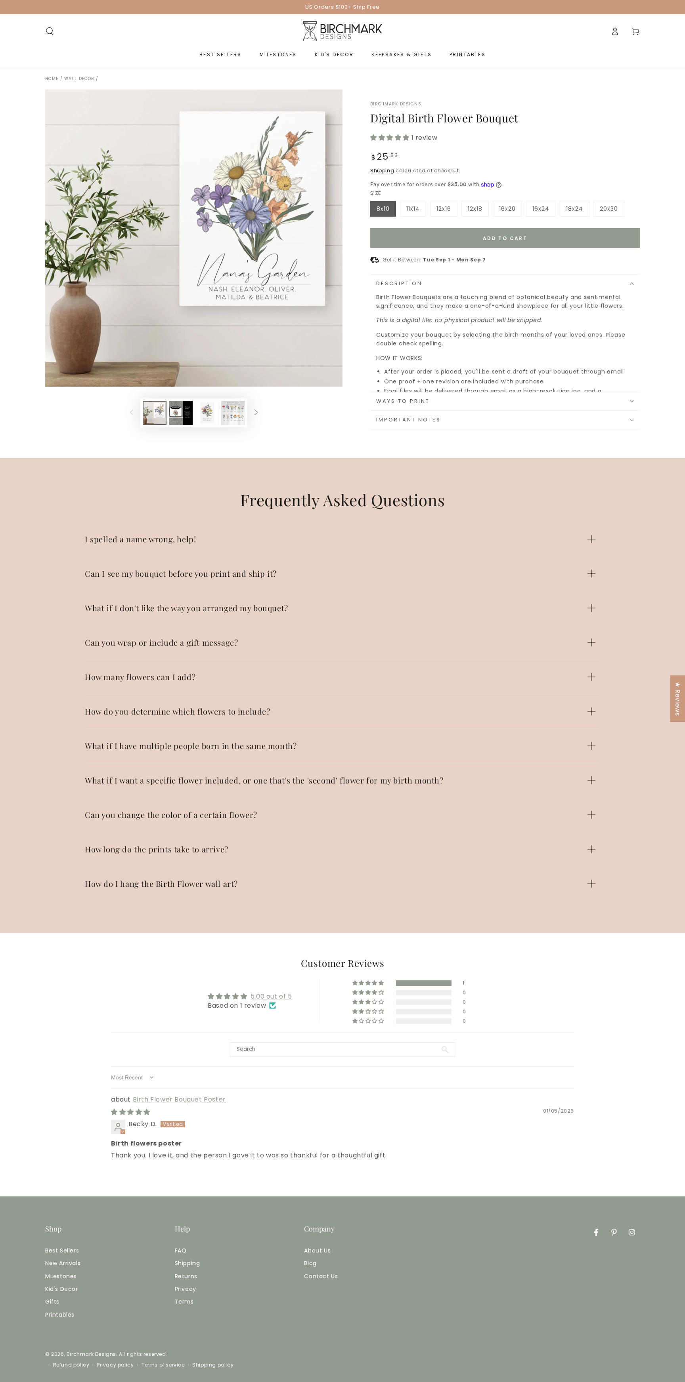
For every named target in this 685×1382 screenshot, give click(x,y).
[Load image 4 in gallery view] (233, 413)
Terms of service (163, 1365)
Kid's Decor (61, 1289)
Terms (184, 1302)
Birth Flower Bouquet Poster (179, 1099)
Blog (310, 1263)
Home (51, 79)
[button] (49, 31)
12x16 (446, 211)
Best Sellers (62, 1250)
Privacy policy (115, 1365)
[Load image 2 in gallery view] (181, 413)
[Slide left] (131, 413)
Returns (186, 1276)
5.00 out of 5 (271, 996)
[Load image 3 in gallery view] (207, 413)
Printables (60, 1315)
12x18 (478, 211)
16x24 (544, 211)
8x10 (386, 211)
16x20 (510, 211)
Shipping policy (212, 1365)
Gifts (52, 1302)
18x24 (577, 211)
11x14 (416, 211)
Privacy (185, 1289)
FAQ (181, 1250)
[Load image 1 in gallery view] (154, 413)
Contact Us (321, 1276)
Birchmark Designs (395, 104)
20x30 (611, 211)
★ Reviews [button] (677, 698)
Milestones (61, 1276)
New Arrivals (62, 1263)
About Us (317, 1250)
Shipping (382, 170)
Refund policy (71, 1365)
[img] (130, 1112)
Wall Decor (79, 79)
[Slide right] (256, 413)
